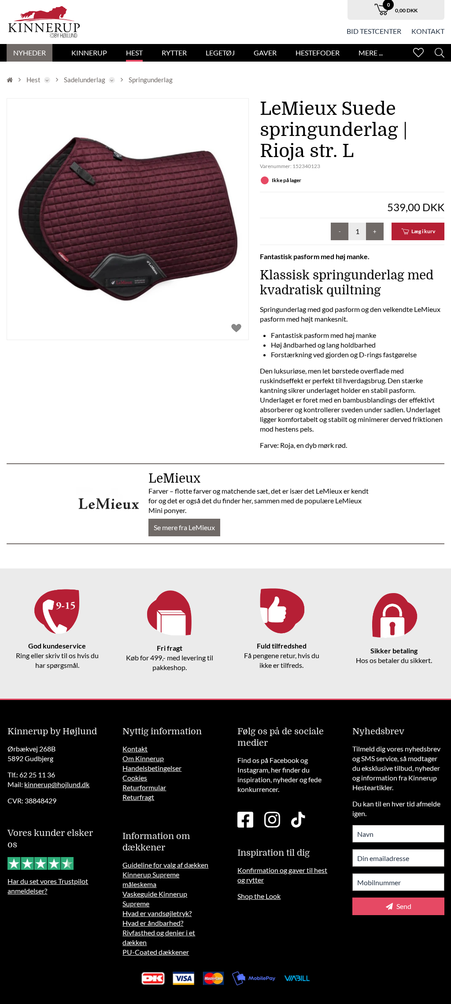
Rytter (174, 52)
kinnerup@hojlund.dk (56, 784)
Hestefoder (318, 52)
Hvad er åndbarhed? (152, 923)
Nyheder (29, 52)
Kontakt (427, 31)
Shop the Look (259, 896)
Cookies (134, 777)
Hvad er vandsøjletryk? (157, 913)
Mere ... (371, 52)
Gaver (265, 52)
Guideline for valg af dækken (165, 865)
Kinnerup (89, 52)
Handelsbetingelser (151, 768)
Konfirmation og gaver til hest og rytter (282, 875)
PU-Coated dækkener (155, 952)
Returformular (144, 787)
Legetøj (220, 52)
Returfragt (138, 797)
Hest (134, 52)
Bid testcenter (374, 31)
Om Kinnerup (143, 758)
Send (403, 906)
